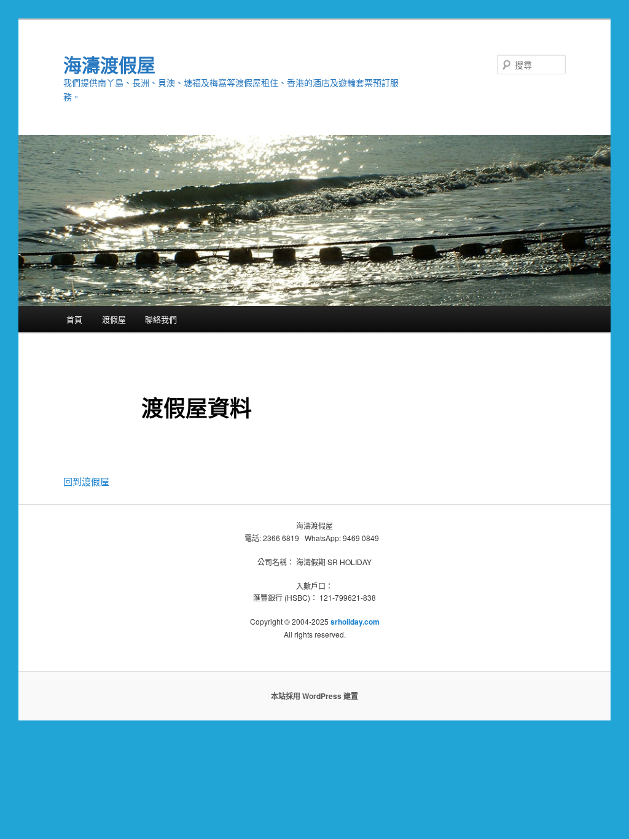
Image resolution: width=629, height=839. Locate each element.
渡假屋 (114, 319)
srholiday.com (355, 621)
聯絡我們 (161, 319)
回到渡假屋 (86, 481)
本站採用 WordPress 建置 (314, 695)
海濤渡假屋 (109, 64)
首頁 (74, 319)
